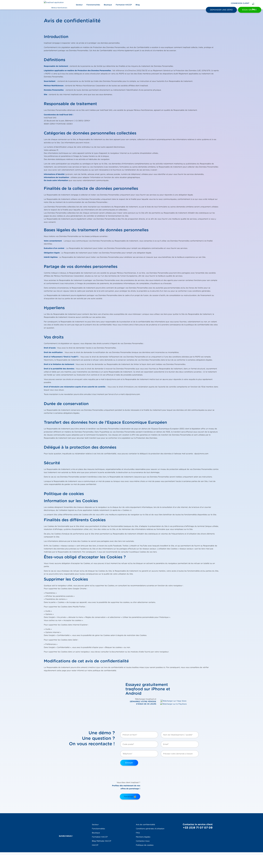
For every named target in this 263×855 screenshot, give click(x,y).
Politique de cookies (144, 845)
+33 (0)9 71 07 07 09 (197, 827)
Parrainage (130, 797)
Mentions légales (143, 837)
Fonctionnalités (93, 5)
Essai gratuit (249, 10)
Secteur (79, 5)
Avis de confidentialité (145, 824)
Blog (138, 5)
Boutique (108, 5)
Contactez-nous (142, 841)
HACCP (95, 845)
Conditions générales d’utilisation (150, 829)
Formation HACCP (124, 5)
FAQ (138, 833)
